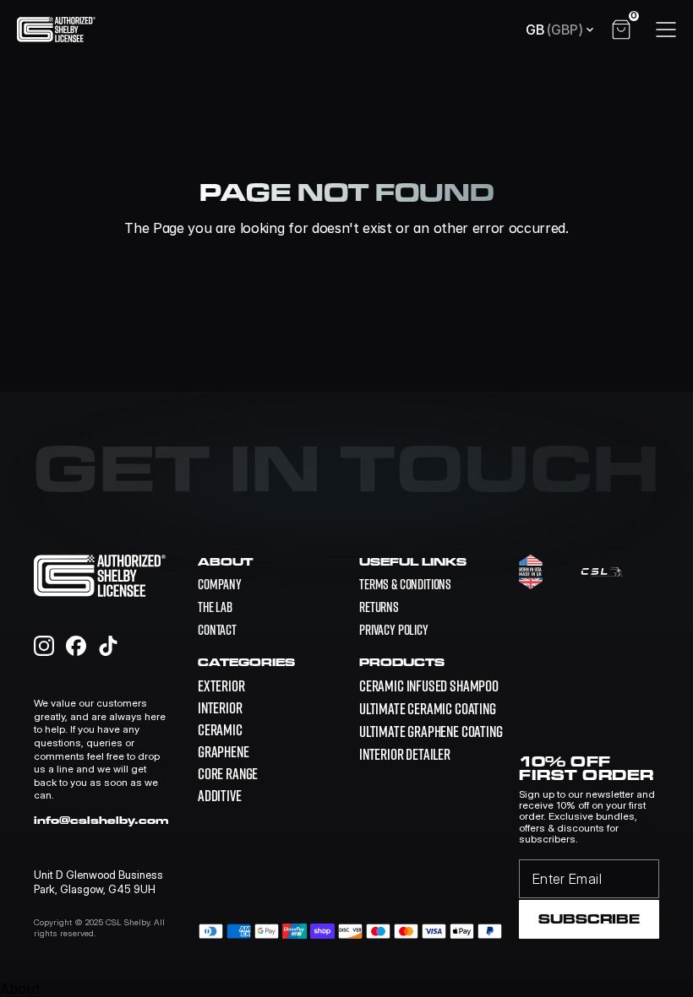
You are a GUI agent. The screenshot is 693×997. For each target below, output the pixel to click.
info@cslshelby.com (101, 819)
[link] (429, 686)
